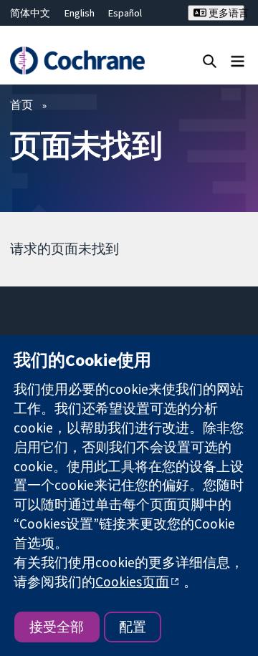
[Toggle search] (209, 60)
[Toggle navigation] (237, 60)
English (79, 12)
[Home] (77, 60)
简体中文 (30, 12)
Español (125, 12)
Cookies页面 (132, 581)
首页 (21, 104)
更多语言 (225, 12)
